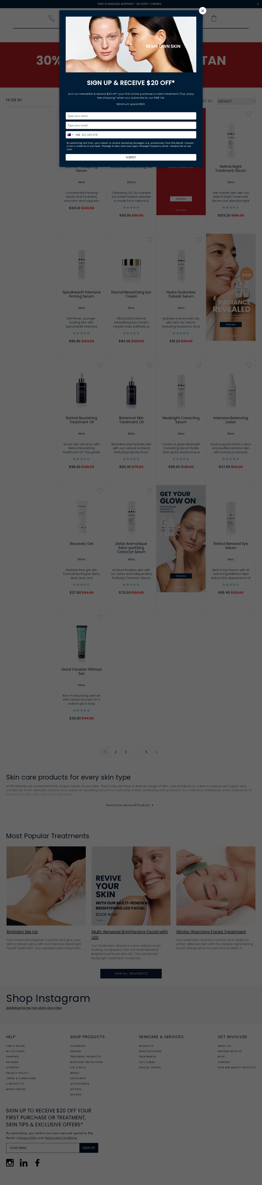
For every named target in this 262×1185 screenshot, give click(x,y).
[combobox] (73, 134)
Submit (131, 157)
